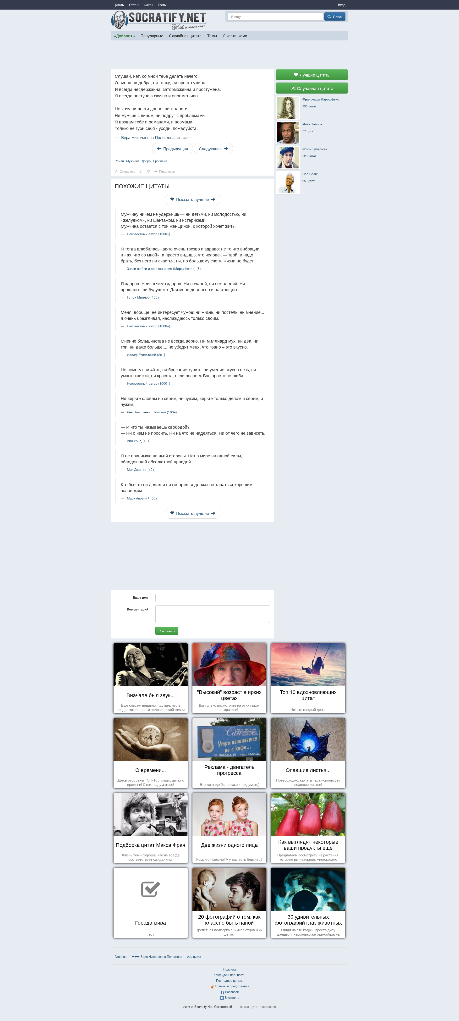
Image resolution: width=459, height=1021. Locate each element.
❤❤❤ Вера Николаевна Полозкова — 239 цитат (166, 956)
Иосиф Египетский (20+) (146, 354)
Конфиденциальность (229, 974)
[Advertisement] (229, 55)
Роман (119, 161)
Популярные (152, 35)
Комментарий (137, 609)
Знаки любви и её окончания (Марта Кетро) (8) (164, 268)
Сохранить (166, 630)
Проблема (160, 161)
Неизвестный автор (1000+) (148, 233)
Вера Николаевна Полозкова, (155, 137)
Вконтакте (232, 997)
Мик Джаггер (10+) (141, 469)
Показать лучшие (192, 199)
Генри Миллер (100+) (144, 297)
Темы (212, 35)
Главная (120, 956)
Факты (148, 4)
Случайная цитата (185, 35)
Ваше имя (140, 597)
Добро (146, 161)
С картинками (235, 35)
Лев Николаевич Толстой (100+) (152, 412)
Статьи (134, 4)
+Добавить (124, 36)
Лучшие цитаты (314, 75)
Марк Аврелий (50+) (142, 498)
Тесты (162, 4)
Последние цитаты (229, 980)
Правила (229, 969)
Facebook (232, 991)
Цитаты (119, 4)
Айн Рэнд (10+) (139, 440)
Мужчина (132, 161)
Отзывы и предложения (232, 986)
